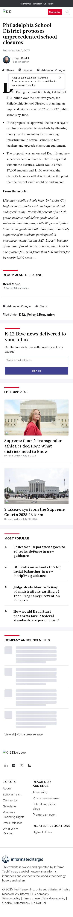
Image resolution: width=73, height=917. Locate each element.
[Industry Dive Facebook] (14, 766)
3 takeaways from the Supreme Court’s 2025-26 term (34, 511)
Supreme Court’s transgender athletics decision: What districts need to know (33, 446)
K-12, (23, 314)
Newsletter (10, 806)
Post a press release (30, 734)
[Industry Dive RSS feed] (29, 766)
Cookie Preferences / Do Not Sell (24, 903)
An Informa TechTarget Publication (36, 3)
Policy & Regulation (41, 314)
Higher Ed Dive (42, 832)
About (7, 788)
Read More (11, 284)
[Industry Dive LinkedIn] (6, 766)
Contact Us (10, 800)
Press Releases (12, 823)
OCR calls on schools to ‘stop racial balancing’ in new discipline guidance (37, 571)
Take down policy (53, 898)
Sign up (36, 370)
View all (9, 734)
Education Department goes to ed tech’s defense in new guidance (39, 551)
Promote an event (45, 814)
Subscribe (54, 11)
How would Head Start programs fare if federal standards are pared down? (36, 615)
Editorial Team (12, 794)
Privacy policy (11, 898)
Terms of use (31, 898)
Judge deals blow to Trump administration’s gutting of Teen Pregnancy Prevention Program (36, 593)
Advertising (40, 792)
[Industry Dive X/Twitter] (21, 766)
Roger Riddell (21, 57)
